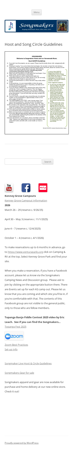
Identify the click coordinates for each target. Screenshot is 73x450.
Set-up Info (11, 349)
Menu (37, 12)
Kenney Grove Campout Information (26, 200)
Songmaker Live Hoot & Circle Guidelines (28, 363)
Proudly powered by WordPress (22, 443)
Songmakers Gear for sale (19, 372)
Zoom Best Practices (16, 344)
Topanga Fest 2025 (15, 326)
